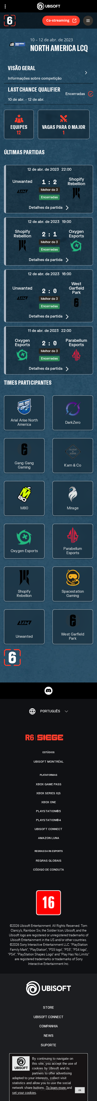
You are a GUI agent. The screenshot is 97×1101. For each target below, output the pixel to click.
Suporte (48, 1045)
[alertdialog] (48, 1077)
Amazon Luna (48, 838)
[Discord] (48, 691)
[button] (48, 189)
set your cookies (24, 1093)
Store (48, 1007)
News (48, 1036)
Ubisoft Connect (48, 1017)
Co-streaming (57, 20)
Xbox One (48, 802)
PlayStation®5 (48, 811)
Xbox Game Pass (48, 784)
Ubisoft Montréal (49, 761)
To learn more (56, 1088)
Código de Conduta (48, 869)
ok (79, 1090)
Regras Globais (48, 860)
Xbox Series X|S (48, 793)
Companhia (48, 1026)
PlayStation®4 (48, 820)
